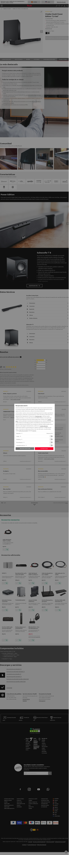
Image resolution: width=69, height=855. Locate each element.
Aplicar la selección (25, 448)
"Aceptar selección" (44, 425)
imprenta (34, 430)
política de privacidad (23, 430)
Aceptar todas (44, 448)
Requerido (18, 433)
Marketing (18, 439)
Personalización (19, 442)
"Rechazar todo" (38, 416)
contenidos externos (20, 445)
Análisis (17, 436)
